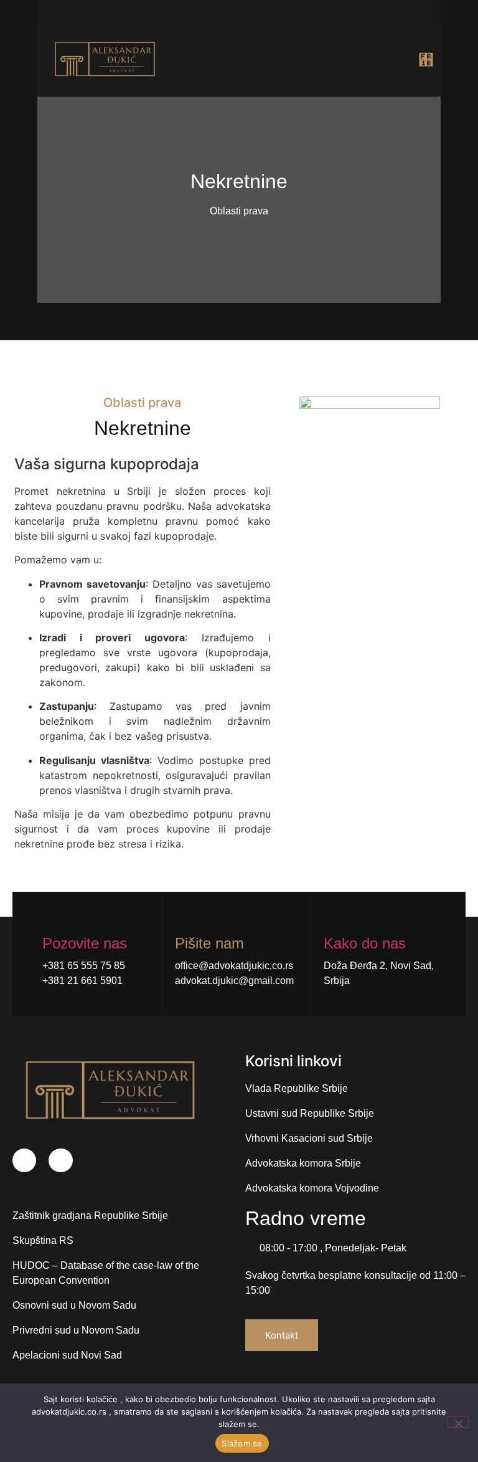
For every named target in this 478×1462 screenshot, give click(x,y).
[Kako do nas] (331, 918)
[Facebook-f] (24, 1160)
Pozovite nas (84, 943)
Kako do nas (365, 943)
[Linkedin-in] (60, 1160)
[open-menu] (418, 60)
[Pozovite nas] (50, 918)
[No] (458, 1422)
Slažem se (242, 1443)
